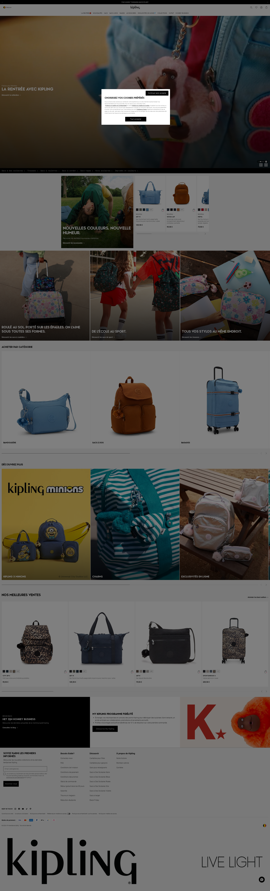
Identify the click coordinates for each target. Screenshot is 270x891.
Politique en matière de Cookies (140, 105)
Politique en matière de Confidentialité (116, 105)
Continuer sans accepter (157, 93)
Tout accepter (135, 119)
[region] (135, 107)
